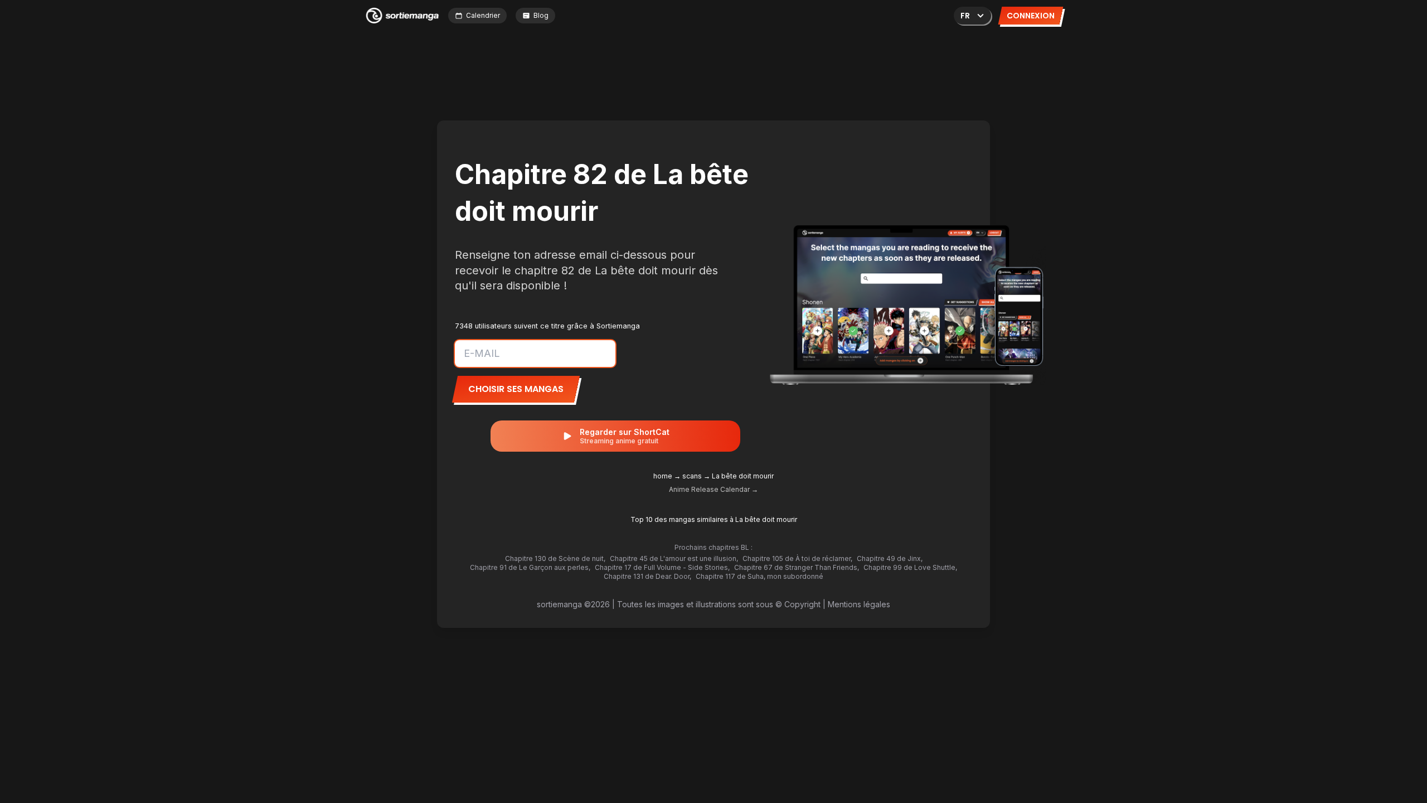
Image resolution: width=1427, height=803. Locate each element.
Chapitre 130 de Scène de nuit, (555, 558)
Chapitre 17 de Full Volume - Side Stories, (662, 567)
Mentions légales (859, 604)
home (662, 476)
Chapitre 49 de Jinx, (890, 558)
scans (692, 476)
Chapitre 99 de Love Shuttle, (910, 567)
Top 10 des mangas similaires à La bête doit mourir (713, 519)
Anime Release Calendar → (713, 489)
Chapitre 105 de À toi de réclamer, (797, 558)
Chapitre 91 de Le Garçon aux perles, (530, 567)
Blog (541, 15)
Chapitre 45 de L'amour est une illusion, (674, 558)
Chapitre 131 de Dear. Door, (647, 576)
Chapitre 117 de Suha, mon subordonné (759, 576)
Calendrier (483, 15)
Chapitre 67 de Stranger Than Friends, (796, 567)
